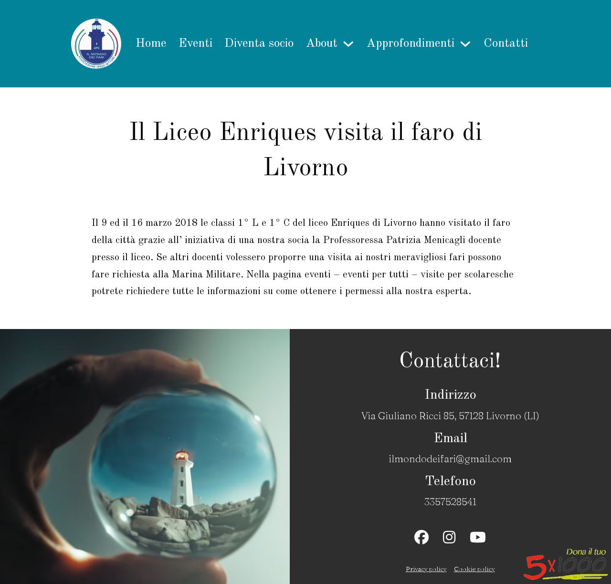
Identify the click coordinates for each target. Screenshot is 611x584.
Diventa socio (259, 44)
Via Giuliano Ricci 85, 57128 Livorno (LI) (450, 415)
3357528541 (450, 501)
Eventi (195, 44)
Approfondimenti (410, 44)
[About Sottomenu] (348, 44)
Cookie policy (474, 569)
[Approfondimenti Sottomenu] (465, 44)
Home (151, 44)
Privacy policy (426, 569)
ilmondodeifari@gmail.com (450, 458)
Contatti (506, 44)
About (321, 44)
